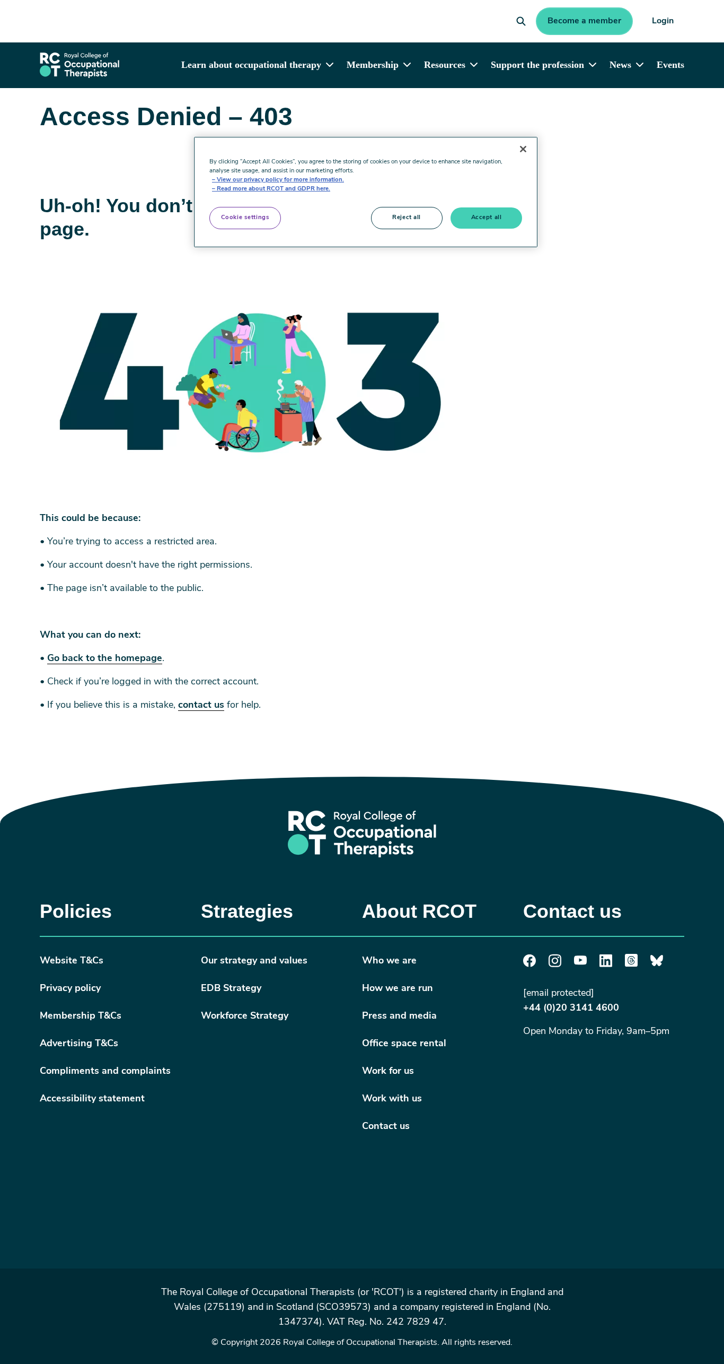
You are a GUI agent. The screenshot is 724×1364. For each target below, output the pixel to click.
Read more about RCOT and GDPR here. (273, 189)
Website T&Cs (71, 961)
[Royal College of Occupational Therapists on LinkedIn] (605, 965)
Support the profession (537, 64)
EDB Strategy (231, 989)
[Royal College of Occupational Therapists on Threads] (631, 964)
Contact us (386, 1127)
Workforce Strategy (244, 1016)
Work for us (388, 1071)
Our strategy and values (254, 961)
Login (663, 21)
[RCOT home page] (79, 65)
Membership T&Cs (80, 1016)
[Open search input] (521, 21)
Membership (373, 64)
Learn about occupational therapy (251, 64)
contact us (201, 705)
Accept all (486, 217)
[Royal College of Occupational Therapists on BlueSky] (656, 964)
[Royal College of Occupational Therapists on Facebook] (529, 965)
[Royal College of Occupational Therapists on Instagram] (555, 965)
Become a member (584, 21)
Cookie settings (245, 217)
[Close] (523, 149)
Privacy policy (70, 989)
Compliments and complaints (105, 1071)
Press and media (399, 1016)
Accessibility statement (92, 1099)
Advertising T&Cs (79, 1044)
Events (670, 64)
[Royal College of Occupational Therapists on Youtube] (580, 963)
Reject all (406, 217)
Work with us (392, 1099)
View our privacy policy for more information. (280, 180)
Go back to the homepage (104, 659)
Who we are (389, 961)
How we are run (397, 989)
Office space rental (404, 1044)
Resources (444, 64)
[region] (365, 192)
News (620, 64)
